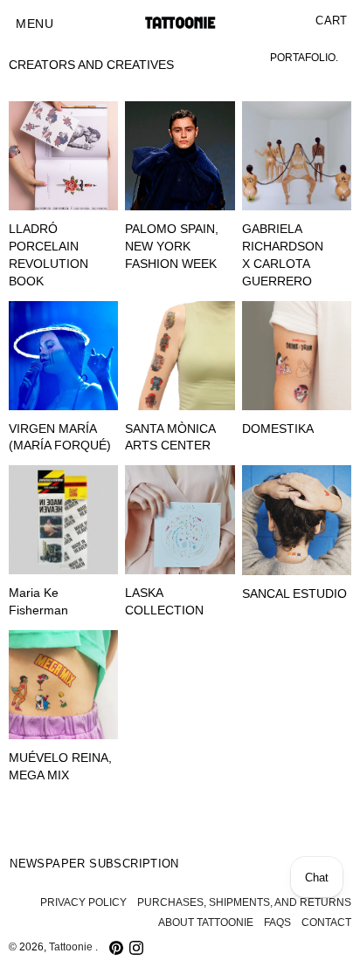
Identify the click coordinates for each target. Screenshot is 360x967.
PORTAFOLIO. (304, 58)
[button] (34, 24)
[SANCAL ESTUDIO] (296, 519)
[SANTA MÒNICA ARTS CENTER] (179, 355)
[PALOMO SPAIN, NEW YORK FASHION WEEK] (179, 155)
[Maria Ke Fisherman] (63, 519)
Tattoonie (72, 947)
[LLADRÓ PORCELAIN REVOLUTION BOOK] (63, 155)
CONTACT (326, 922)
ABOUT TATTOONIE (205, 922)
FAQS (277, 922)
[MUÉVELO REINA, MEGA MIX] (63, 684)
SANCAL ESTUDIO (294, 593)
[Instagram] (136, 948)
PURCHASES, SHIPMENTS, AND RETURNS (244, 902)
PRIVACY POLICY (83, 902)
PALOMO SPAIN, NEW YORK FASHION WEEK (171, 247)
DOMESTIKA (278, 428)
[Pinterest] (116, 948)
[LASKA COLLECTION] (179, 519)
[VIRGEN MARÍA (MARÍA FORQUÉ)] (63, 355)
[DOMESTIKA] (296, 355)
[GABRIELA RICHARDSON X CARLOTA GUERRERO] (296, 155)
